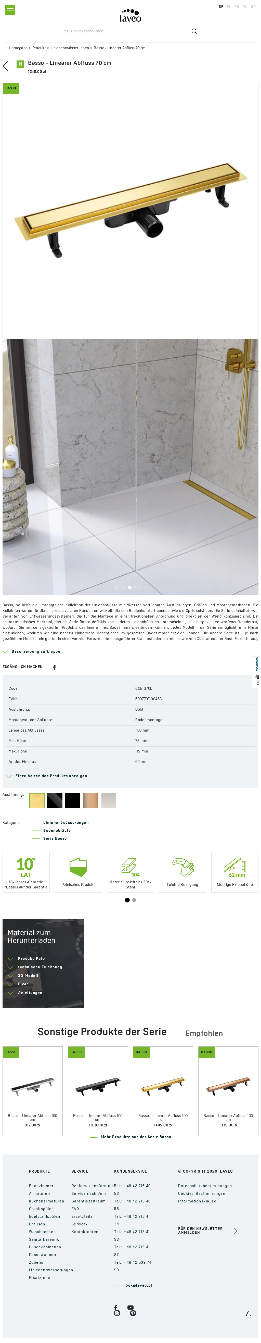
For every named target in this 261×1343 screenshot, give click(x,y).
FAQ (76, 1209)
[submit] (194, 31)
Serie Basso (55, 839)
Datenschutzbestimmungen (205, 1186)
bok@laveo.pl (139, 1286)
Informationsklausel (198, 1201)
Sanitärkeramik (44, 1240)
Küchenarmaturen (46, 1201)
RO (253, 7)
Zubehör (37, 1263)
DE (221, 7)
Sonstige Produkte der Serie (102, 1032)
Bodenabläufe (57, 831)
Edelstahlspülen (44, 1217)
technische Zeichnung (40, 967)
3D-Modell (28, 976)
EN (236, 7)
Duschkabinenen (45, 1247)
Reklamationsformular (94, 1186)
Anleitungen (30, 993)
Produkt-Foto (31, 959)
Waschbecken (42, 1232)
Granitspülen (41, 1209)
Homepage (18, 48)
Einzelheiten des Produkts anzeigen (51, 776)
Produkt (39, 48)
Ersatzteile (39, 1278)
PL (229, 7)
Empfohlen (204, 1034)
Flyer (23, 984)
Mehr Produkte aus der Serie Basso (136, 1137)
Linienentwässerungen (70, 48)
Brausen (37, 1224)
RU (245, 7)
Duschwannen (42, 1255)
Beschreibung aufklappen (37, 652)
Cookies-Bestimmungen (201, 1194)
